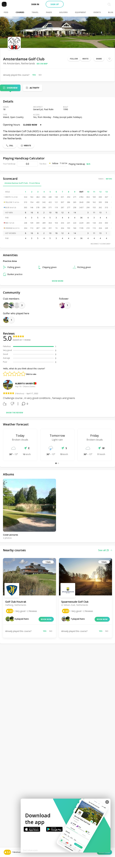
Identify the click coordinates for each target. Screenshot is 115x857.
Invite (85, 58)
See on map (42, 63)
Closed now (30, 124)
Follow (74, 58)
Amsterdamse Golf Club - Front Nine (22, 183)
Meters (109, 179)
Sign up (54, 4)
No (40, 75)
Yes (34, 75)
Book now (46, 619)
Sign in (35, 4)
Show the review (14, 412)
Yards (100, 179)
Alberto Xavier (24, 383)
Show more (57, 281)
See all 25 (103, 550)
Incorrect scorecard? (101, 244)
